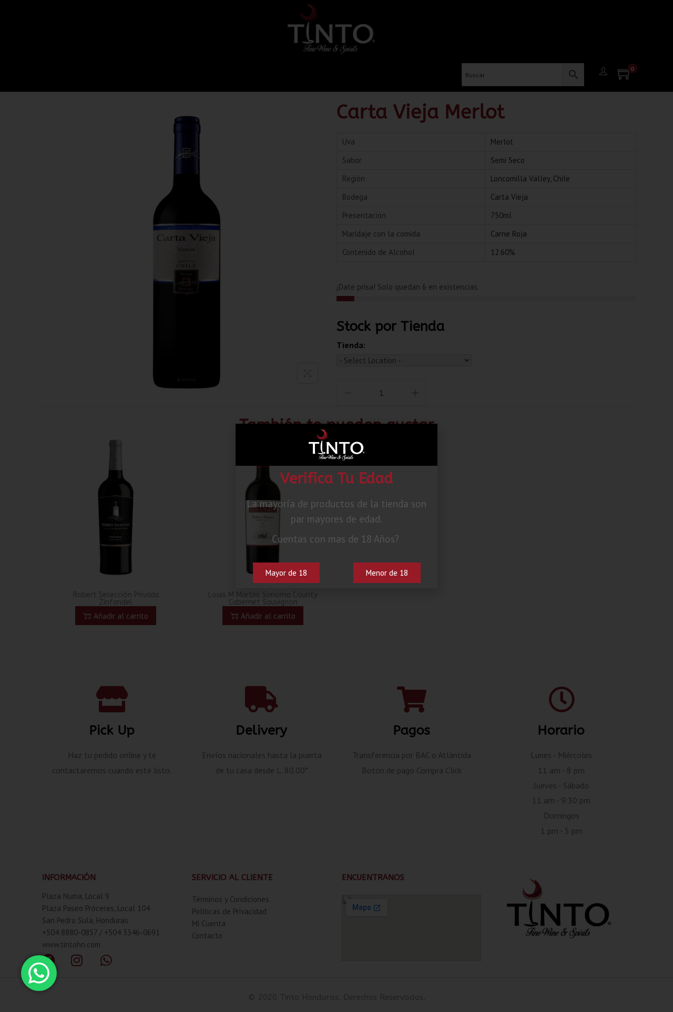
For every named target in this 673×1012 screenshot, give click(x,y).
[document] (336, 506)
